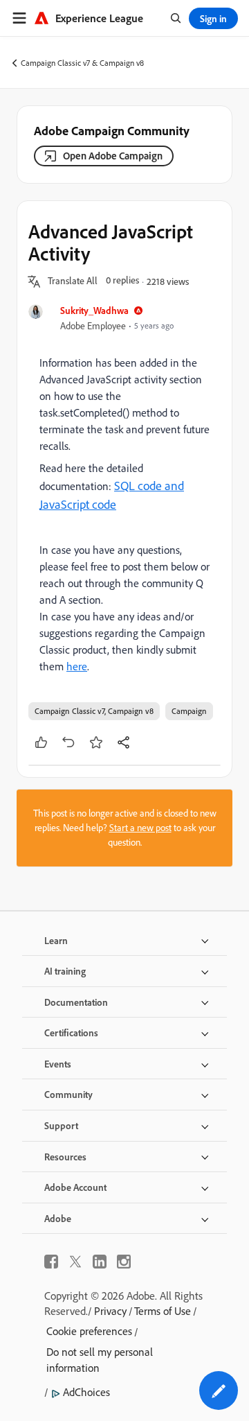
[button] (73, 281)
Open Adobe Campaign (113, 155)
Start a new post (140, 827)
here (76, 666)
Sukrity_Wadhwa (94, 310)
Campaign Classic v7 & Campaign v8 (82, 63)
